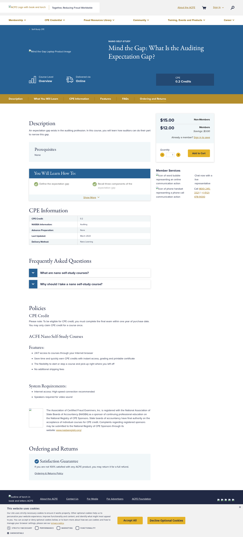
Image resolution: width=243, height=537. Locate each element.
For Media (92, 498)
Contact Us (72, 498)
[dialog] (121, 520)
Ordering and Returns (153, 98)
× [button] (240, 507)
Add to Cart (198, 153)
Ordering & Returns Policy (49, 473)
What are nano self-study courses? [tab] (64, 273)
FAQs (125, 98)
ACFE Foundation (141, 498)
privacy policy (57, 523)
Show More (89, 197)
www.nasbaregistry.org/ (68, 430)
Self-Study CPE (38, 29)
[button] (59, 533)
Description (16, 98)
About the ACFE (186, 7)
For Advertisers (115, 498)
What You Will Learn (46, 98)
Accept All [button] (130, 520)
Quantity (165, 149)
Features (105, 98)
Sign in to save (202, 137)
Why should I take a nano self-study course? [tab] (71, 284)
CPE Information (79, 98)
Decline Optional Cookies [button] (166, 520)
